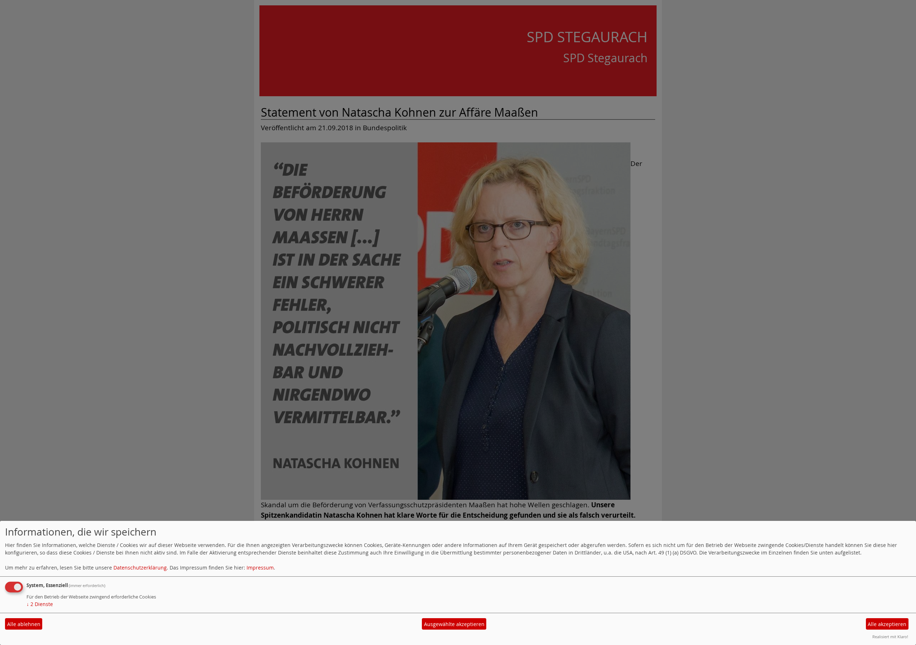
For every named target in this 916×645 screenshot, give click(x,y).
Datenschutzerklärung (140, 567)
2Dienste (39, 604)
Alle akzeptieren (887, 624)
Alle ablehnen (23, 624)
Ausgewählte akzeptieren (454, 624)
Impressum (260, 567)
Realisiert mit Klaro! (890, 636)
